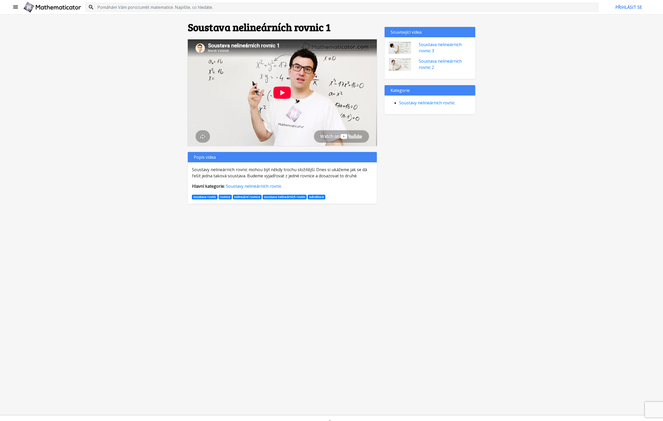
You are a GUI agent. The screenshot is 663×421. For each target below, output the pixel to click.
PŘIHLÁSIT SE (628, 7)
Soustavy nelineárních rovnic (254, 186)
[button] (16, 7)
